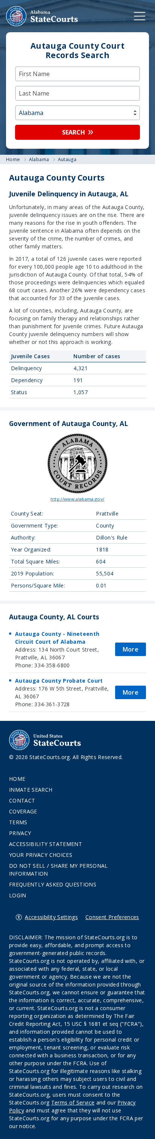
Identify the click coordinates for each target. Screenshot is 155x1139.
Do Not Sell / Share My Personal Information (58, 869)
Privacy (20, 833)
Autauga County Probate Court (59, 680)
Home (17, 778)
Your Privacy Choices (40, 854)
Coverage (23, 811)
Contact (22, 800)
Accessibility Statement (45, 844)
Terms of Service (73, 1102)
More (130, 649)
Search (73, 132)
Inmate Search (31, 789)
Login (17, 895)
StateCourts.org (42, 16)
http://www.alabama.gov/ (77, 499)
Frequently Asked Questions (52, 884)
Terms (18, 822)
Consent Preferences (112, 917)
